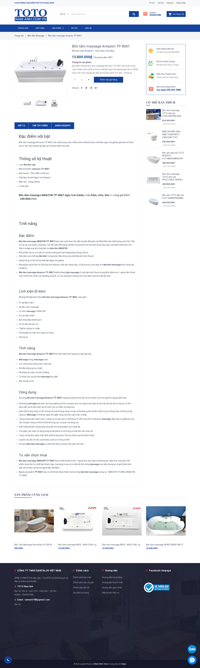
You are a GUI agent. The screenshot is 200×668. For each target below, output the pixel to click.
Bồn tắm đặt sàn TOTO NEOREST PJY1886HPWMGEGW (173, 156)
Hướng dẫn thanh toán (112, 582)
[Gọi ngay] (8, 660)
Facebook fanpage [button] (160, 570)
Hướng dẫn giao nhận (112, 587)
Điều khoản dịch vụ (110, 593)
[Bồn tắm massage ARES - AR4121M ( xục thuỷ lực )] (78, 521)
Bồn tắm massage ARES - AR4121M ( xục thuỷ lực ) (78, 544)
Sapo (123, 664)
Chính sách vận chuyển (83, 582)
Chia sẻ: (75, 88)
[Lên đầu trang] (195, 465)
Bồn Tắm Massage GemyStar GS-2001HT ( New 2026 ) (34, 544)
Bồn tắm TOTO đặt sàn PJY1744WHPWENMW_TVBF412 (173, 196)
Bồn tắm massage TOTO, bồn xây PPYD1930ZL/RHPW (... (173, 177)
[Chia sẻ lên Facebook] (81, 87)
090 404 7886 (173, 89)
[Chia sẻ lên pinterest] (91, 87)
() (178, 14)
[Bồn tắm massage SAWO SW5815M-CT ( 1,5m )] (166, 521)
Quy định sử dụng (81, 593)
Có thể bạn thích (160, 102)
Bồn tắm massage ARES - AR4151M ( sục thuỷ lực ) (122, 544)
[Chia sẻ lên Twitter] (86, 87)
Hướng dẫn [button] (111, 570)
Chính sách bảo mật (82, 577)
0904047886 (155, 15)
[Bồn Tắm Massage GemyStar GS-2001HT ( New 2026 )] (34, 521)
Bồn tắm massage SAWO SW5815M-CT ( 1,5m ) (166, 544)
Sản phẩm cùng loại (31, 494)
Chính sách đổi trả (81, 587)
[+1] (96, 87)
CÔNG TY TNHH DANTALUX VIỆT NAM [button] (39, 570)
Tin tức (152, 3)
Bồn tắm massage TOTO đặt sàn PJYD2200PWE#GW (171, 113)
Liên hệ (161, 3)
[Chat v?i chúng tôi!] (192, 660)
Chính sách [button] (82, 570)
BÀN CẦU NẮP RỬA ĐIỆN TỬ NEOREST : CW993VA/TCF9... (171, 134)
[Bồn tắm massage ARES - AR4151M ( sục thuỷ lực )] (122, 521)
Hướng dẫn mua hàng (112, 577)
